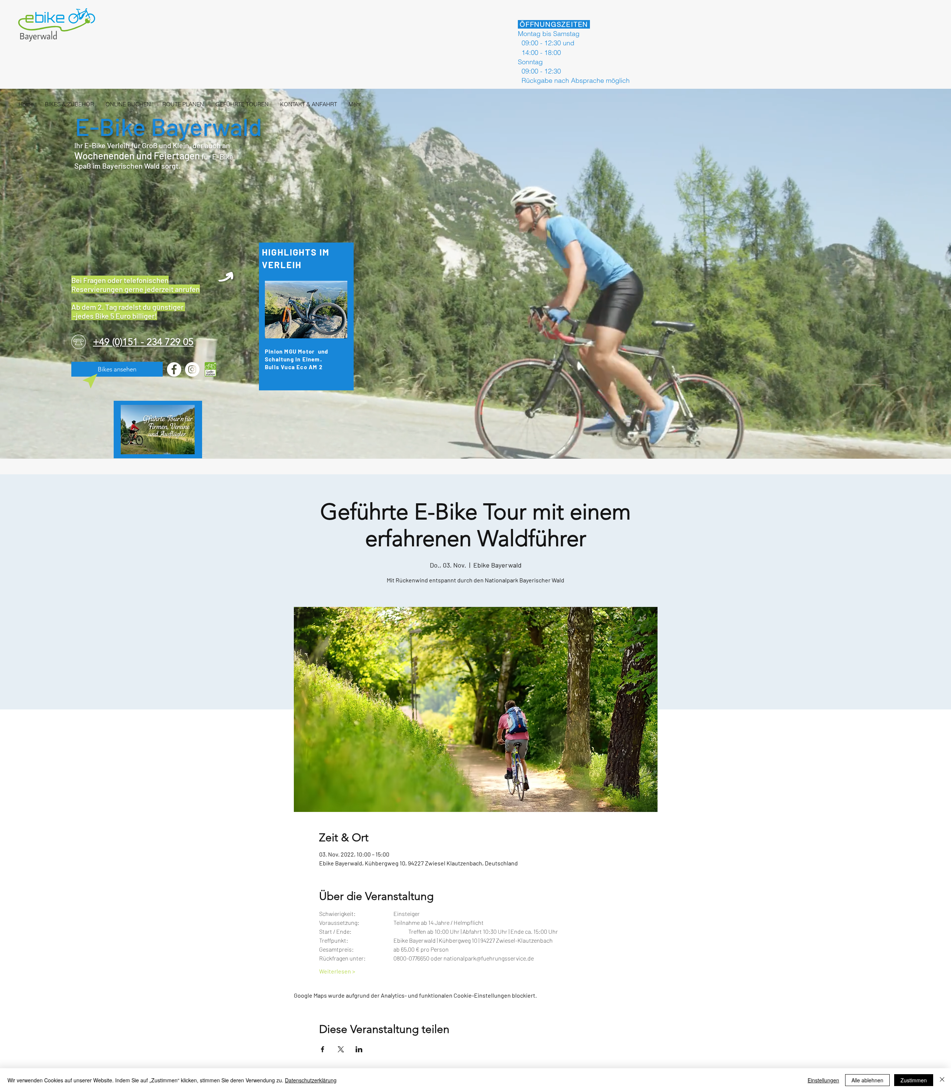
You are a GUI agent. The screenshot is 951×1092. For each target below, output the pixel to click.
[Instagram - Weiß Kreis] (192, 369)
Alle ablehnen (867, 1080)
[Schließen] (942, 1080)
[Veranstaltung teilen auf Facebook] (322, 1049)
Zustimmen (913, 1080)
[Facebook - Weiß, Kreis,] (174, 369)
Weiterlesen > (337, 971)
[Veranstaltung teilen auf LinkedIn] (359, 1049)
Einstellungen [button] (823, 1080)
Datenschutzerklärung (311, 1080)
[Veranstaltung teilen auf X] (340, 1049)
